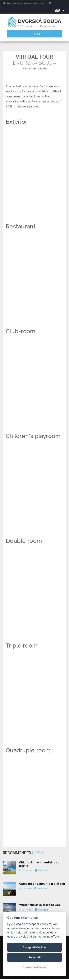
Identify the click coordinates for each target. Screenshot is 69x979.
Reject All (35, 957)
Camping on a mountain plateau (42, 883)
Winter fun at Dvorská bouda (39, 904)
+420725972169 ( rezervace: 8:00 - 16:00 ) (25, 3)
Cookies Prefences (34, 967)
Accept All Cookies (34, 947)
